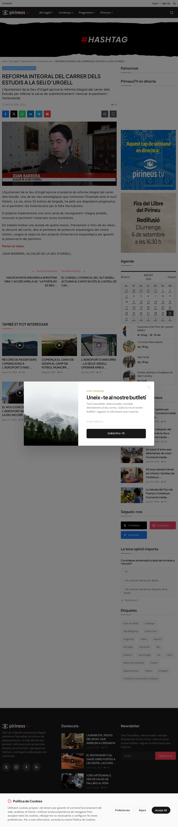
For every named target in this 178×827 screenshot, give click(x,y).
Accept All (161, 810)
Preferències (122, 810)
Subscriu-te (116, 433)
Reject (142, 810)
